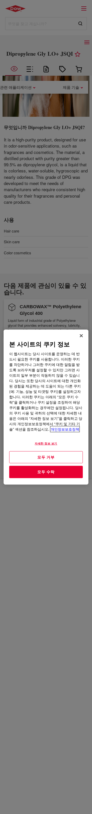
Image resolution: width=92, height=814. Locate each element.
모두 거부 (46, 457)
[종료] (81, 335)
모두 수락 (46, 471)
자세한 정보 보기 (46, 443)
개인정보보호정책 (65, 429)
